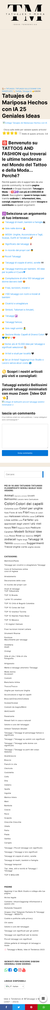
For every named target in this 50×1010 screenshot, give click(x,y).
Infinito (25, 516)
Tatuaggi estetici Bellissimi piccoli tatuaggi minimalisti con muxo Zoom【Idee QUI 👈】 (24, 391)
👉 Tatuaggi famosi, (12, 322)
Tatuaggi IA (27, 91)
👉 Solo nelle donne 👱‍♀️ (13, 228)
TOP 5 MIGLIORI (11, 875)
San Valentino (27, 536)
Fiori (26, 512)
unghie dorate (34, 547)
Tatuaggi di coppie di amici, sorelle (20, 856)
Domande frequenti (13, 908)
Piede (6, 834)
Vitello (7, 826)
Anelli (6, 647)
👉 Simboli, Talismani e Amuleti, (18, 309)
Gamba (7, 839)
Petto (6, 830)
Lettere (39, 516)
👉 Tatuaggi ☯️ (9, 316)
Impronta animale (20, 496)
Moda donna (10, 672)
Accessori (8, 674)
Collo (6, 777)
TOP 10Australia (11, 591)
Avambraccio (10, 756)
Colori (9, 504)
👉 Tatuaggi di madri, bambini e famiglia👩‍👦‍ (24, 222)
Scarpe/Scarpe (11, 703)
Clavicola (8, 768)
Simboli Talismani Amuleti (15, 729)
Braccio (7, 760)
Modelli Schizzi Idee (28, 531)
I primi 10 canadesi (13, 599)
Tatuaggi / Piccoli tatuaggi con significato (23, 848)
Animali (9, 495)
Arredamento (10, 576)
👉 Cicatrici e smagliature (15, 303)
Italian (15, 986)
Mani (6, 801)
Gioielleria (8, 645)
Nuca (6, 814)
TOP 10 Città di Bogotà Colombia (19, 603)
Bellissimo (10, 499)
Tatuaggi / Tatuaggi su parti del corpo (21, 750)
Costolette (9, 772)
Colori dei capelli (29, 504)
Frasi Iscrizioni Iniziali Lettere (17, 629)
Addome (8, 752)
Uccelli (31, 495)
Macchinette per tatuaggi (15, 640)
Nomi (27, 528)
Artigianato (9, 663)
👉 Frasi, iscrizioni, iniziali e (16, 288)
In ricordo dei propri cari (15, 585)
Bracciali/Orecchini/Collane (16, 699)
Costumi (8, 678)
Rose (18, 535)
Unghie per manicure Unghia (17, 690)
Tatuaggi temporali (12, 864)
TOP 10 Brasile (11, 595)
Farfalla (18, 91)
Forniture (8, 637)
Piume (6, 536)
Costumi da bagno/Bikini (15, 707)
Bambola (8, 805)
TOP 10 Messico (11, 620)
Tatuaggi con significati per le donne (21, 935)
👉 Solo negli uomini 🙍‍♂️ (14, 328)
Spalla (7, 789)
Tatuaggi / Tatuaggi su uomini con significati (24, 739)
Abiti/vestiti (9, 711)
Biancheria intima (12, 682)
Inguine (7, 793)
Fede (6, 513)
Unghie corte (20, 547)
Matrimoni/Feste (11, 561)
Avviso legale (10, 897)
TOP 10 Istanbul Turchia (15, 612)
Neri (14, 527)
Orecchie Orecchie (12, 822)
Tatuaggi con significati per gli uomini (21, 931)
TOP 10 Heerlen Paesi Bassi (16, 616)
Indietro (7, 785)
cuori (16, 508)
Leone (32, 516)
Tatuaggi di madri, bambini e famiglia (21, 860)
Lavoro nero (22, 499)
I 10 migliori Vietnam (13, 624)
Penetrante (9, 716)
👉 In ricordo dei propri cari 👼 (17, 250)
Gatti (6, 516)
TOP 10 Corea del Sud (14, 607)
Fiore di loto (15, 512)
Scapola (8, 818)
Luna (20, 520)
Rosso (12, 536)
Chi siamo (8, 922)
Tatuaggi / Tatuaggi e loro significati (21, 852)
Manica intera (10, 797)
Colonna (8, 508)
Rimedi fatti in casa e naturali (17, 720)
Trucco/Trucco (10, 686)
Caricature (33, 499)
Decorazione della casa (14, 580)
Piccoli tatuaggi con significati (18, 939)
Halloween (15, 516)
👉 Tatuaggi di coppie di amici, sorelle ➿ (23, 262)
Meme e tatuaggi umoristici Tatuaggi (21, 668)
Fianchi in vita (10, 764)
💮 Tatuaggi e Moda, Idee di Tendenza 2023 (24, 949)
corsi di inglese (11, 571)
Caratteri (9, 532)
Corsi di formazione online (16, 569)
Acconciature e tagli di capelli (17, 695)
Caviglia (8, 843)
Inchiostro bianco (19, 543)
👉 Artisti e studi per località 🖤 (18, 353)
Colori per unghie (31, 508)
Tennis (8, 543)
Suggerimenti (35, 543)
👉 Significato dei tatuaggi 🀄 (17, 244)
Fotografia (9, 658)
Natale (7, 528)
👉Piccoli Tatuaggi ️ (11, 256)
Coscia (7, 810)
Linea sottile (11, 520)
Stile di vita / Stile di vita (15, 656)
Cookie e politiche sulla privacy (18, 918)
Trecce (8, 547)
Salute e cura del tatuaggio (16, 724)
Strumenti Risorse (12, 633)
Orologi (7, 651)
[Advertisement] (25, 56)
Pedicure (36, 527)
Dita (6, 781)
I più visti (35, 523)
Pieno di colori (36, 513)
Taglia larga (22, 540)
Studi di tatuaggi (12, 589)
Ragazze (21, 528)
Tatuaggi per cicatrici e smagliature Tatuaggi (24, 565)
